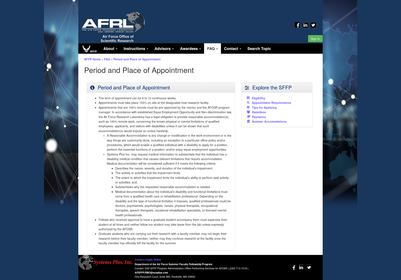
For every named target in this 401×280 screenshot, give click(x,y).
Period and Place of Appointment (137, 59)
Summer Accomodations (269, 121)
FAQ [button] (211, 48)
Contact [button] (231, 48)
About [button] (109, 48)
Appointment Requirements (271, 103)
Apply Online (153, 259)
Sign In (315, 39)
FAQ (107, 59)
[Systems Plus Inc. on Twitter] (313, 24)
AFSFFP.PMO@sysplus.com (151, 272)
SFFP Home (92, 59)
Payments (259, 117)
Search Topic (259, 48)
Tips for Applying (264, 107)
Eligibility (258, 98)
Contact (139, 259)
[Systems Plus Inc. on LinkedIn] (306, 24)
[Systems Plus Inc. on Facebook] (298, 24)
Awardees (259, 112)
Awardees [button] (189, 48)
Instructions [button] (135, 48)
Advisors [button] (163, 48)
